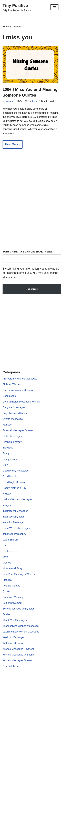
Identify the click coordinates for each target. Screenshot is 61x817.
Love (34, 101)
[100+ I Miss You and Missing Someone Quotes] (30, 64)
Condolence (9, 395)
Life (4, 545)
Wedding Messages (14, 637)
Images (7, 505)
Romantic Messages (14, 597)
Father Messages (12, 436)
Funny (6, 453)
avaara (9, 101)
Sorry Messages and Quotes (19, 608)
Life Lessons (10, 551)
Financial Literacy (12, 441)
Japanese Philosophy (14, 533)
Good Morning (10, 476)
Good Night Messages (15, 482)
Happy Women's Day (14, 487)
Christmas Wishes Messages (19, 390)
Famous (7, 424)
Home (6, 26)
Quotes (7, 591)
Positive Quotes (11, 585)
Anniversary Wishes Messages (20, 378)
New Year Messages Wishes (19, 574)
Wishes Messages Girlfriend (18, 654)
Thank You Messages (15, 620)
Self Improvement (12, 602)
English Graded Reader (15, 413)
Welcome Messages (14, 643)
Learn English (10, 539)
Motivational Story (12, 568)
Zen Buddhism (11, 666)
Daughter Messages (14, 407)
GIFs (5, 464)
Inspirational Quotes (14, 516)
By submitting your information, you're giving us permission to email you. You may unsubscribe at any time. (31, 273)
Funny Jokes (10, 459)
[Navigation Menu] (54, 7)
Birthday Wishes (12, 384)
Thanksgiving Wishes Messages (21, 625)
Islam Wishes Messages (16, 528)
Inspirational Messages (15, 510)
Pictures (7, 579)
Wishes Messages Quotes (17, 660)
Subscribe (32, 288)
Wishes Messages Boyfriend (18, 648)
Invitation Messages (14, 522)
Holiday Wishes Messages (17, 499)
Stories (6, 614)
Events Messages (13, 418)
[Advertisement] (30, 211)
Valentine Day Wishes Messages (21, 631)
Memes (7, 562)
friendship (8, 447)
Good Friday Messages (16, 470)
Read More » (11, 146)
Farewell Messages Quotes (18, 430)
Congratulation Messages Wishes (21, 401)
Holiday (7, 493)
